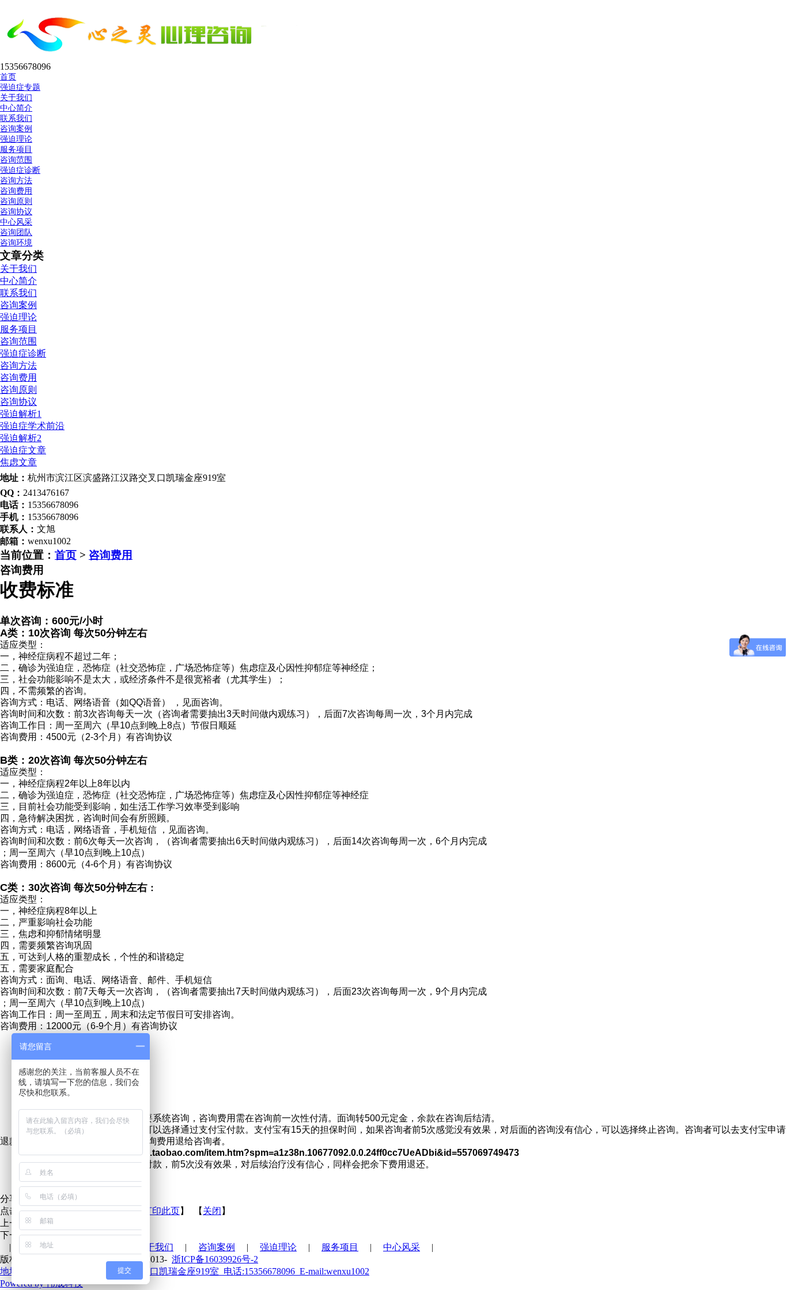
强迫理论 (18, 317)
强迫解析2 (20, 438)
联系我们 (16, 118)
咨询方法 (16, 180)
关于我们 (18, 269)
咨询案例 (18, 305)
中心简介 (16, 108)
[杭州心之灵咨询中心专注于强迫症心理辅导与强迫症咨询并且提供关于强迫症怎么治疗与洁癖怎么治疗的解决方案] (160, 56)
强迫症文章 (23, 450)
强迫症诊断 (20, 170)
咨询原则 (16, 201)
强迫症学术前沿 (32, 426)
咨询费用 (16, 191)
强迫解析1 (20, 414)
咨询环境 (16, 242)
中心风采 (401, 1247)
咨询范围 (16, 159)
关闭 (212, 1211)
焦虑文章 (18, 462)
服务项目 (18, 329)
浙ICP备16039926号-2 (215, 1259)
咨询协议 (16, 211)
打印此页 (161, 1211)
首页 (66, 555)
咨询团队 (16, 232)
